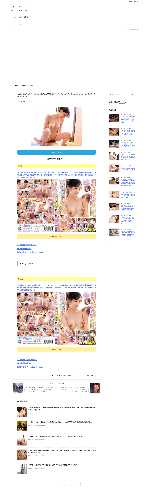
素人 (88, 375)
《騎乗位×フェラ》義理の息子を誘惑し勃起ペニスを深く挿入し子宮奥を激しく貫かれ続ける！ (56, 436)
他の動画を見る (24, 248)
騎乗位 (92, 375)
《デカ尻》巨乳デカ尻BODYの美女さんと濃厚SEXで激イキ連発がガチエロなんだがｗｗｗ (55, 465)
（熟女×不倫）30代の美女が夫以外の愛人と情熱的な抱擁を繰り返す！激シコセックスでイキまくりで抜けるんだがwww (128, 132)
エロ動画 (19, 24)
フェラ (79, 375)
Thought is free (83, 485)
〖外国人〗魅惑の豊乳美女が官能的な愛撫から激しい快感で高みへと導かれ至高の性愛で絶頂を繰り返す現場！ (128, 195)
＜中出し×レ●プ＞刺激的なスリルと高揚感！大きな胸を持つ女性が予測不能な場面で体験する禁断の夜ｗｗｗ (61, 422)
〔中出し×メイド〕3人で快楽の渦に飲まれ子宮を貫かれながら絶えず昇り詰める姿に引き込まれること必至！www (128, 157)
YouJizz (63, 375)
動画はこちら (56, 152)
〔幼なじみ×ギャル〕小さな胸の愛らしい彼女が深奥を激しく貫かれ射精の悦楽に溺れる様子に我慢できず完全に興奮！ (128, 207)
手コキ (84, 375)
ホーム (13, 24)
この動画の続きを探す (27, 244)
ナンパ (74, 375)
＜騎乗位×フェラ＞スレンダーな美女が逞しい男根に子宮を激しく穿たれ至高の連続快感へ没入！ (128, 169)
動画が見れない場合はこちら (30, 252)
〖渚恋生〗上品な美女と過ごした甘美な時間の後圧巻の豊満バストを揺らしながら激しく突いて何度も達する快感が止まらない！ (128, 220)
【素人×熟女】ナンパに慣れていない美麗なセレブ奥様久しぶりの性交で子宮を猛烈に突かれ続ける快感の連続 (128, 145)
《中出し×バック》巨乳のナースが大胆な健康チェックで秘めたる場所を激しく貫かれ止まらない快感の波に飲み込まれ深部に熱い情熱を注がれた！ (128, 182)
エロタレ (68, 375)
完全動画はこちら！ (56, 236)
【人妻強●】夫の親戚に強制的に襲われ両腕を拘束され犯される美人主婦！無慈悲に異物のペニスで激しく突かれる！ (128, 233)
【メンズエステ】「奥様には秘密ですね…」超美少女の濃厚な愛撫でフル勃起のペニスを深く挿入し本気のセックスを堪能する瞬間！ (128, 119)
